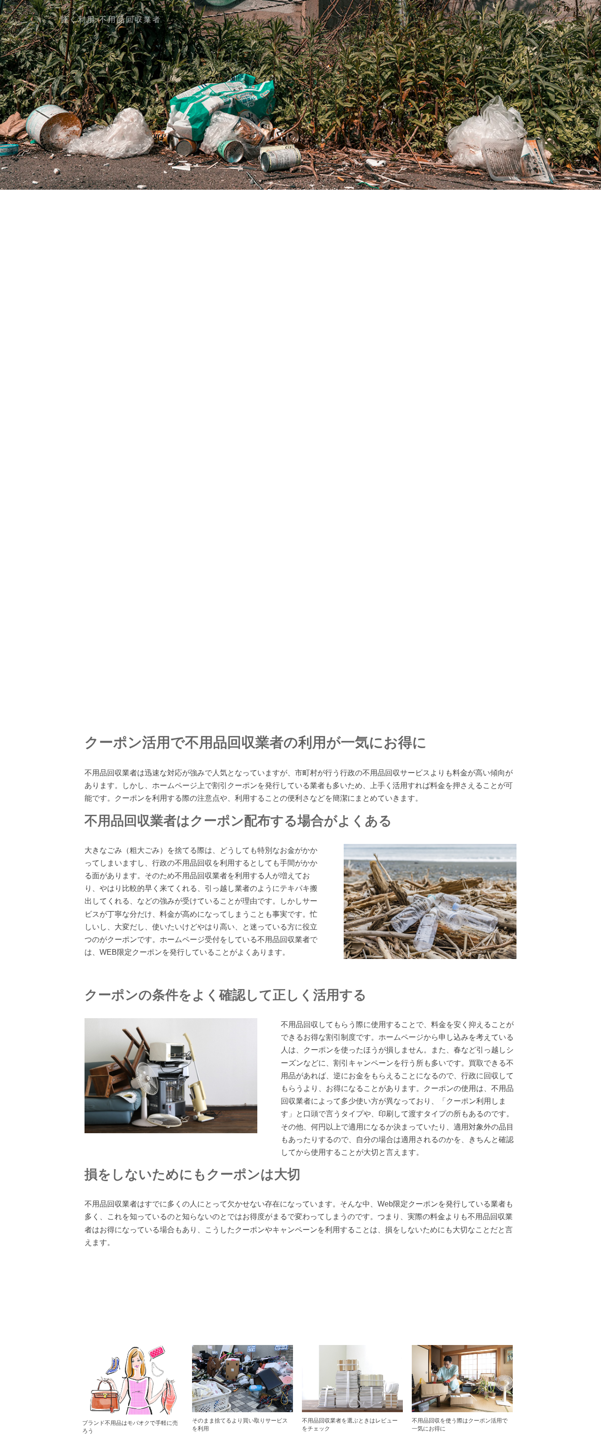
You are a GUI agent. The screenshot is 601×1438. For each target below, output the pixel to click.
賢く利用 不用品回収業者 (111, 19)
